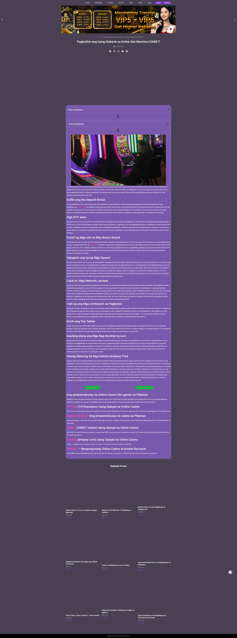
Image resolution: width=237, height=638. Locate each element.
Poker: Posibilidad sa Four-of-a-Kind (116, 565)
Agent (150, 3)
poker (131, 3)
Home (97, 37)
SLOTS (87, 3)
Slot (101, 37)
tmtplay (72, 439)
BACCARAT (98, 3)
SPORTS (121, 3)
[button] (2, 19)
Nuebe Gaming (76, 416)
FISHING (110, 3)
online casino (81, 207)
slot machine (94, 245)
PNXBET (72, 449)
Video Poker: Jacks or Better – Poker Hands (82, 615)
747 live (72, 406)
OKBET (71, 427)
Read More (68, 517)
